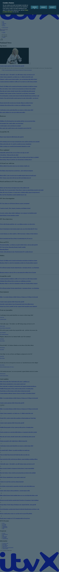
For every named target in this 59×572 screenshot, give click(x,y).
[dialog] (29, 7)
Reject (43, 7)
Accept (52, 7)
